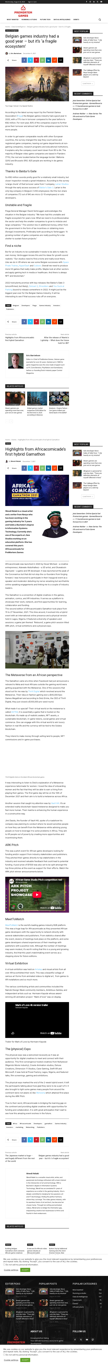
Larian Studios (62, 184)
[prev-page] (7, 421)
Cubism (37, 265)
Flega (19, 116)
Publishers (10, 309)
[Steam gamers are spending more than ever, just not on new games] (15, 399)
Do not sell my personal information (22, 1355)
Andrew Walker (79, 113)
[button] (100, 19)
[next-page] (11, 421)
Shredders (44, 286)
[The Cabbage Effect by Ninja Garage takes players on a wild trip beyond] (77, 72)
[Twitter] (97, 1)
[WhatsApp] (42, 60)
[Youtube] (101, 1)
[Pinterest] (36, 60)
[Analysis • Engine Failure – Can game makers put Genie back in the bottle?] (59, 399)
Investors (56, 305)
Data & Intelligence (19, 27)
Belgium (16, 305)
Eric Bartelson (16, 53)
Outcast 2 (33, 286)
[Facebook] (86, 1)
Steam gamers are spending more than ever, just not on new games (14, 410)
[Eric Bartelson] (7, 53)
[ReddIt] (54, 60)
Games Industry (45, 305)
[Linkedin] (93, 1)
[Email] (60, 60)
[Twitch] (92, 1339)
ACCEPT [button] (25, 1360)
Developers (26, 305)
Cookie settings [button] (11, 1360)
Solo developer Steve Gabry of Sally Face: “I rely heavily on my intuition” (92, 40)
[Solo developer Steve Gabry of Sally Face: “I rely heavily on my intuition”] (77, 40)
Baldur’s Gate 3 (46, 187)
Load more (87, 83)
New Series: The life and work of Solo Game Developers (87, 116)
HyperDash (24, 265)
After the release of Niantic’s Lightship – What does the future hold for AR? (55, 340)
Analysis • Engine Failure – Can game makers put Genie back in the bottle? (58, 410)
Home (7, 27)
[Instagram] (90, 1)
